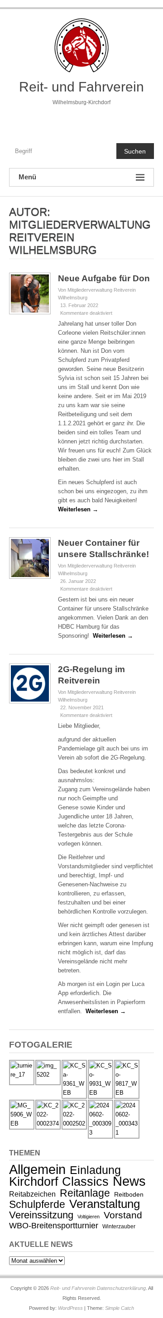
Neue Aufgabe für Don (104, 278)
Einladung (95, 1170)
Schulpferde (37, 1204)
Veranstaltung (104, 1204)
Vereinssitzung (41, 1215)
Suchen (135, 151)
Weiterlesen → (78, 509)
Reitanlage (85, 1193)
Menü (27, 177)
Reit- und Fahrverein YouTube (81, 122)
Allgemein (37, 1169)
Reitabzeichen (32, 1194)
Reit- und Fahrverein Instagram (100, 122)
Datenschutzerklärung (121, 1288)
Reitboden (129, 1194)
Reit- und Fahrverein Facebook (62, 122)
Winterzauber (118, 1226)
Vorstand (123, 1215)
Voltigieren (88, 1216)
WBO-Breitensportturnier (53, 1225)
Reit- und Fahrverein (81, 86)
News (129, 1181)
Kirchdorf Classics (59, 1181)
